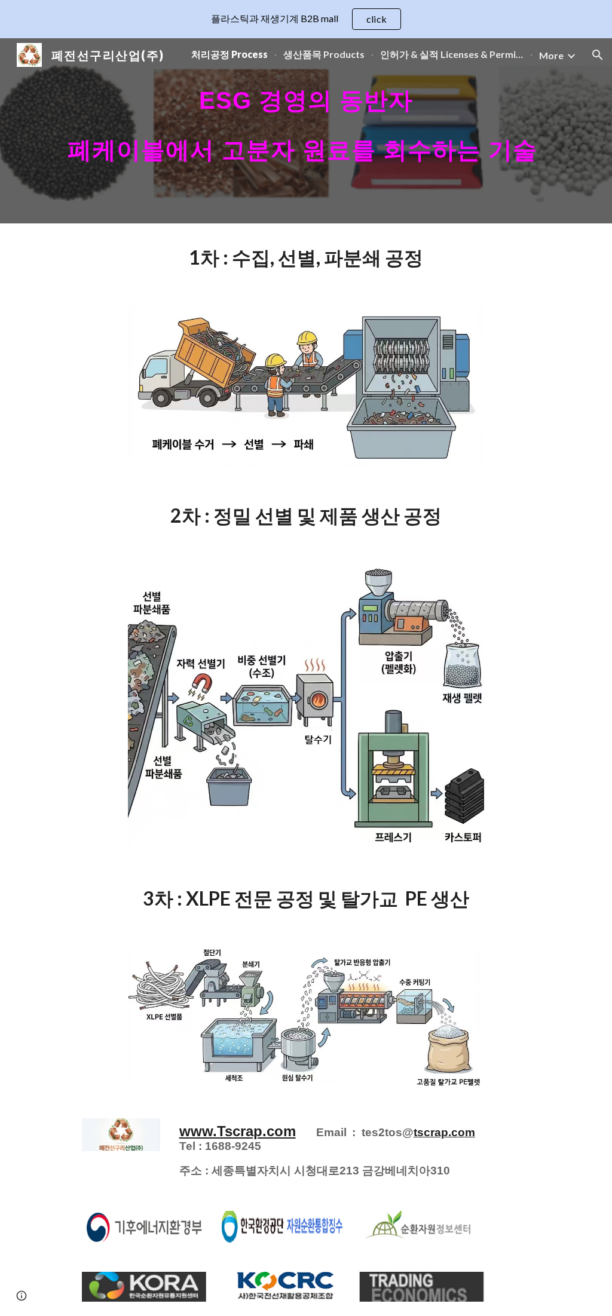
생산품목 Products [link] (324, 54)
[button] (597, 55)
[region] (306, 19)
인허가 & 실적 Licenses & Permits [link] (452, 54)
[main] (306, 130)
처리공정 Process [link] (229, 54)
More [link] (551, 55)
